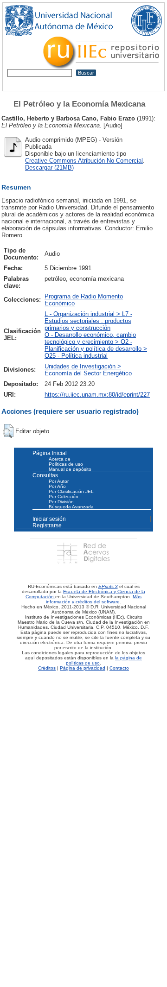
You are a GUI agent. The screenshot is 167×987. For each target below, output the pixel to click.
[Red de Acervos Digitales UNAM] (83, 552)
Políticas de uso (66, 464)
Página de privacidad (82, 668)
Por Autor (59, 481)
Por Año (57, 486)
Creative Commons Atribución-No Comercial (84, 160)
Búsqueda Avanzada (71, 506)
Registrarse (47, 525)
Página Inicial (49, 453)
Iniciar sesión (49, 519)
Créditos (47, 668)
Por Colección (63, 496)
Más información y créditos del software (93, 599)
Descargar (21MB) (49, 167)
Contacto (119, 668)
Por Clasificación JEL (71, 491)
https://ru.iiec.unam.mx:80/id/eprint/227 (97, 394)
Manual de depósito (70, 469)
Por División (61, 501)
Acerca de (60, 459)
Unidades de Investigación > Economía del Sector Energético (88, 370)
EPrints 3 (108, 586)
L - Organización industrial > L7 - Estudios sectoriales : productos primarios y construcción (88, 320)
